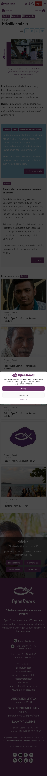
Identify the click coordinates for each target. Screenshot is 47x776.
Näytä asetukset (24, 395)
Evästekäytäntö (23, 399)
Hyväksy (23, 388)
